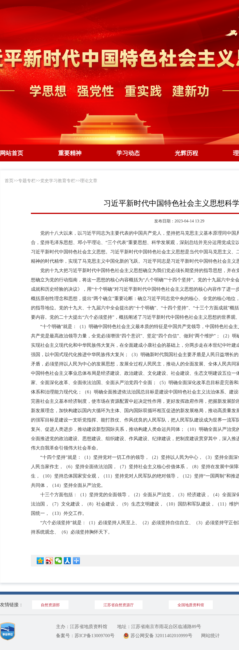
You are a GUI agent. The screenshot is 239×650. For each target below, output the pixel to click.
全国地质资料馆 (191, 605)
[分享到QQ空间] (40, 560)
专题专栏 (27, 180)
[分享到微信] (58, 560)
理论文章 (88, 180)
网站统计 (210, 635)
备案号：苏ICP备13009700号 (85, 635)
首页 (9, 180)
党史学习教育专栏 (57, 180)
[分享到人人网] (67, 560)
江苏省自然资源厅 (118, 605)
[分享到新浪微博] (49, 560)
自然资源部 (50, 605)
